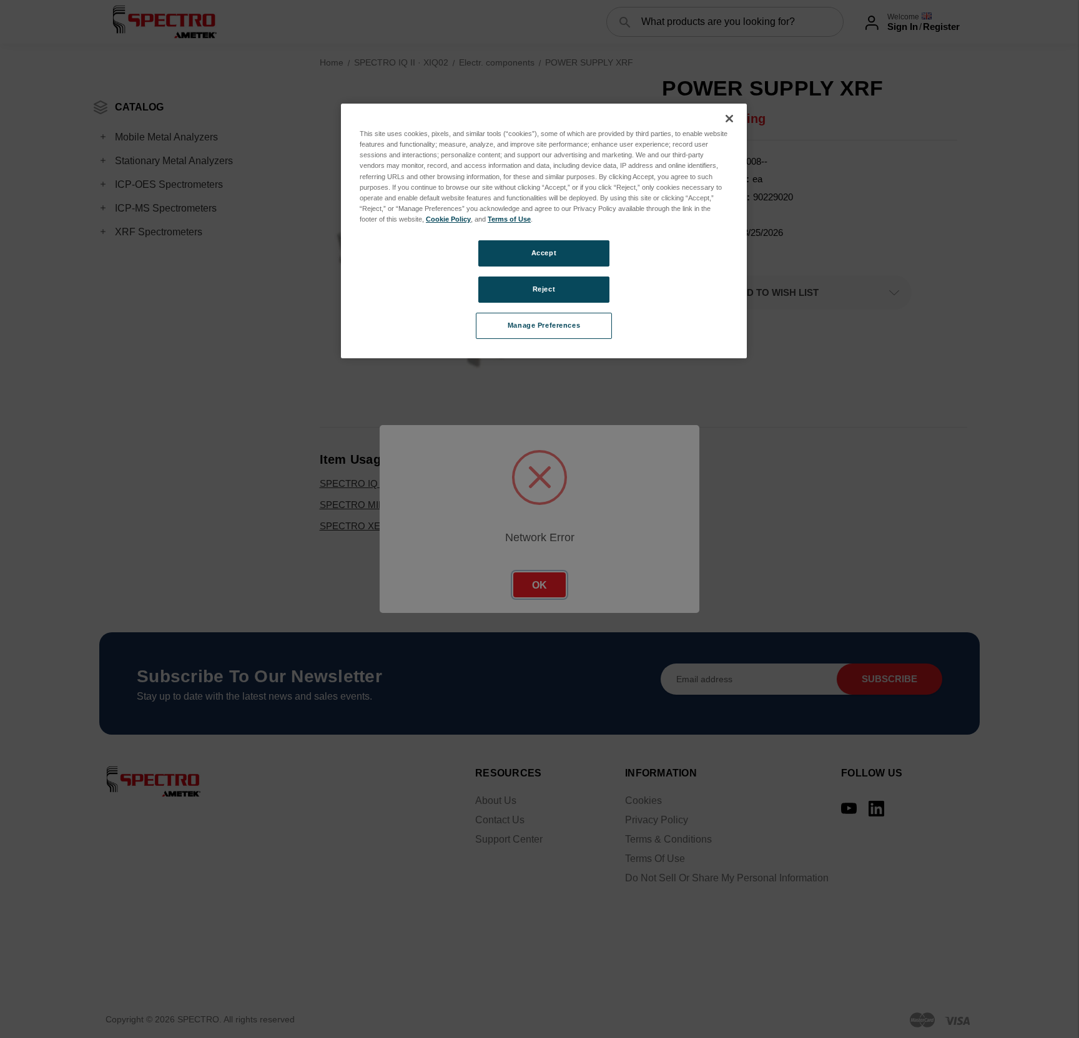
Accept (543, 253)
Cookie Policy (448, 219)
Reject (544, 289)
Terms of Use (509, 219)
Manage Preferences (544, 325)
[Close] (729, 118)
